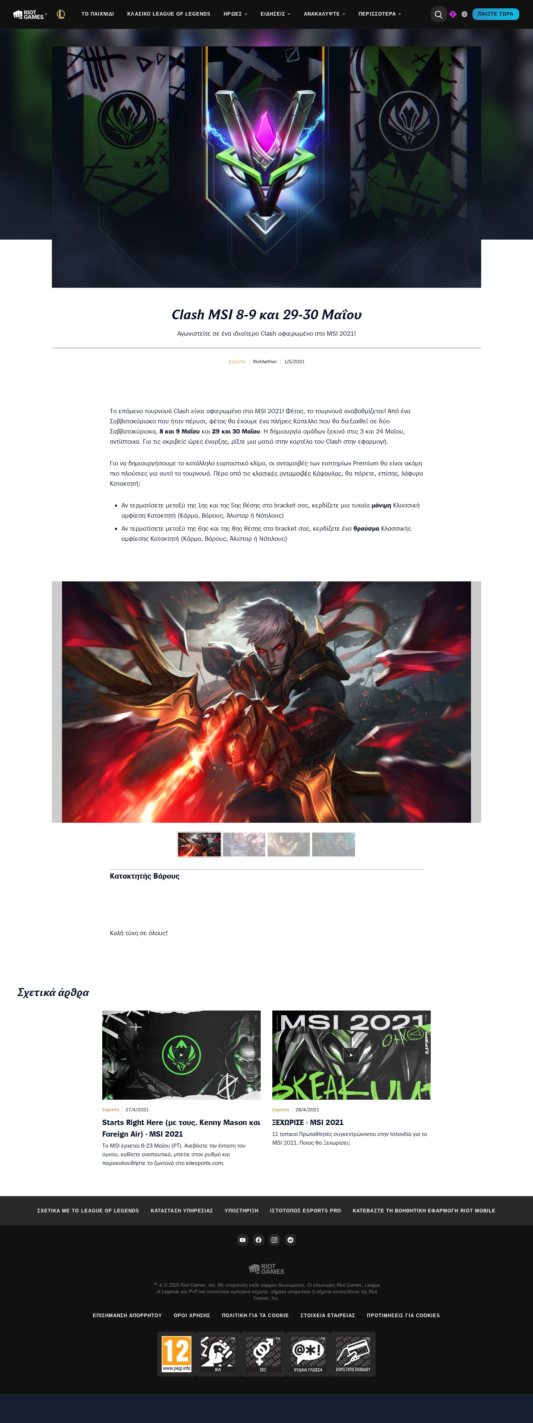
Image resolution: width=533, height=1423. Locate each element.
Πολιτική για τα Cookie (255, 1315)
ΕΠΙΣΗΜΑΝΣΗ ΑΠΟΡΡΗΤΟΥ (127, 1315)
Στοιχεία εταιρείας (328, 1315)
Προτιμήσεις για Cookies (403, 1315)
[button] (237, 361)
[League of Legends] (62, 14)
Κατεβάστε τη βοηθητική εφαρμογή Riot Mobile (424, 1211)
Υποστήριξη (242, 1211)
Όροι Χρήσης (192, 1315)
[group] (266, 844)
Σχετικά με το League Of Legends (88, 1211)
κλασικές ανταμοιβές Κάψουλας (297, 473)
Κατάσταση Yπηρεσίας (182, 1211)
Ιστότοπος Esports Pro (305, 1211)
